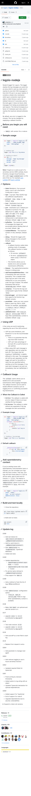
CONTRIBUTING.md (10, 61)
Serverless (7, 37)
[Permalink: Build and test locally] (1, 503)
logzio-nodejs (14, 8)
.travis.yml (7, 54)
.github (7, 30)
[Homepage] (15, 2)
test (6, 44)
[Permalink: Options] (1, 184)
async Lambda (15, 180)
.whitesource (8, 58)
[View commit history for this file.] (6, 26)
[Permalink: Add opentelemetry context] (1, 461)
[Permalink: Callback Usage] (1, 374)
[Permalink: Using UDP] (1, 322)
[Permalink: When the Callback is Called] (1, 394)
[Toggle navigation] (2, 2)
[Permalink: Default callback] (1, 443)
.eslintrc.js (7, 47)
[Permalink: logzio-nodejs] (1, 80)
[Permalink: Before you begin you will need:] (1, 126)
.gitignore (7, 51)
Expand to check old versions (13, 704)
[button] (26, 140)
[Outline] (28, 69)
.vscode (7, 34)
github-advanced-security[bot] (12, 24)
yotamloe (8, 22)
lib (5, 40)
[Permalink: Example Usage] (1, 412)
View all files (15, 64)
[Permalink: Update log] (1, 529)
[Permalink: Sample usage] (1, 135)
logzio (5, 8)
